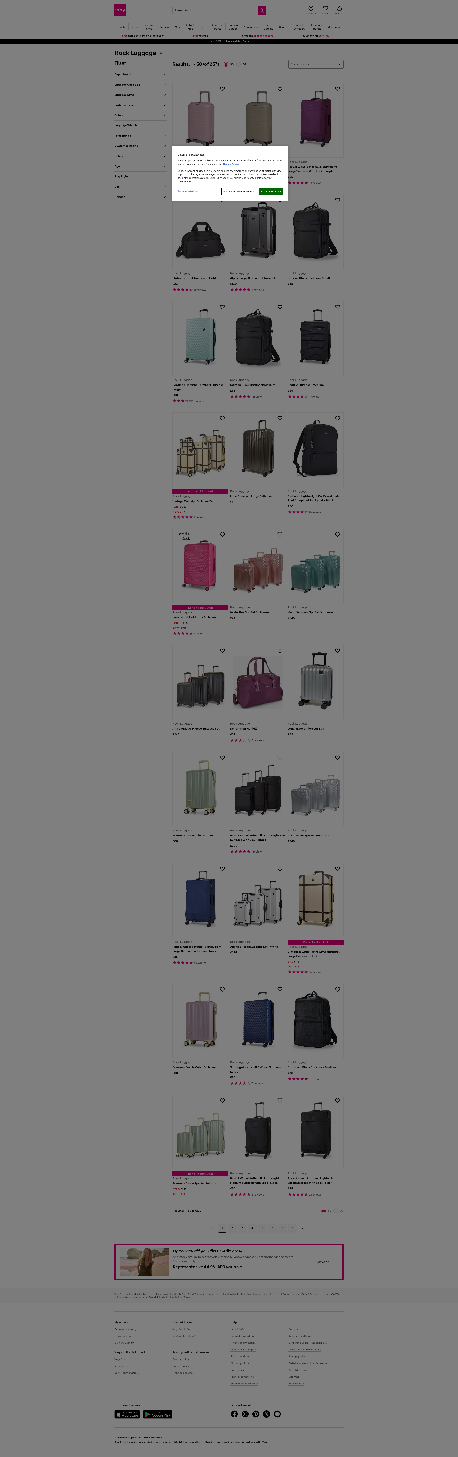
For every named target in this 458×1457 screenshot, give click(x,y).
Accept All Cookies (271, 191)
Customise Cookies (187, 191)
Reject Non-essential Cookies (238, 191)
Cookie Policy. (231, 164)
